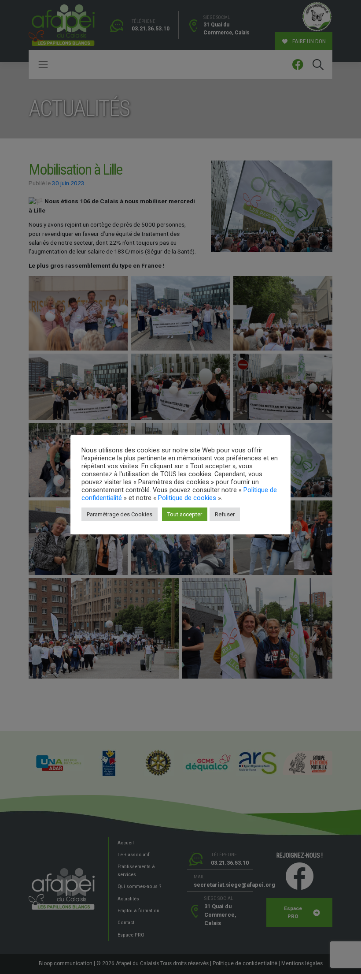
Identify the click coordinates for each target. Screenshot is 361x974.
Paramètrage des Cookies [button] (119, 514)
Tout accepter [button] (184, 514)
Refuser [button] (225, 514)
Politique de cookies (187, 498)
